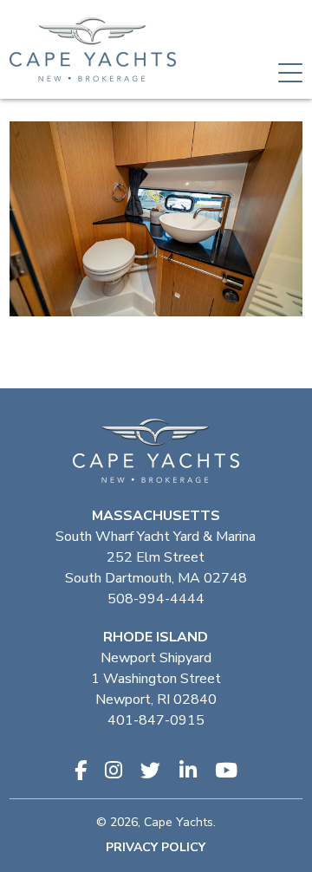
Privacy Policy (155, 847)
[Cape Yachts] (93, 49)
